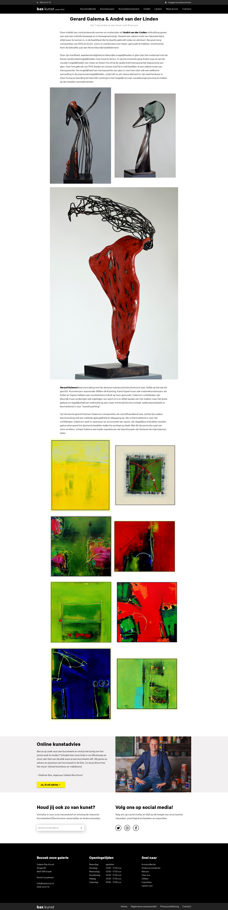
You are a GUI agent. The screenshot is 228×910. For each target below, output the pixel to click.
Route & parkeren (45, 877)
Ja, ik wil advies (49, 784)
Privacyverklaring (169, 906)
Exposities (147, 882)
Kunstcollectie (88, 8)
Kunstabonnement (129, 8)
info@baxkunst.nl (45, 883)
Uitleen (145, 878)
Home (124, 906)
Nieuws (145, 871)
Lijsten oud (147, 885)
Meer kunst (172, 8)
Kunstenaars (107, 8)
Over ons (146, 875)
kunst (50, 9)
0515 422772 (43, 887)
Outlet (146, 8)
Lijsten (158, 8)
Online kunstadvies (151, 868)
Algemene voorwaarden (144, 906)
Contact (186, 8)
